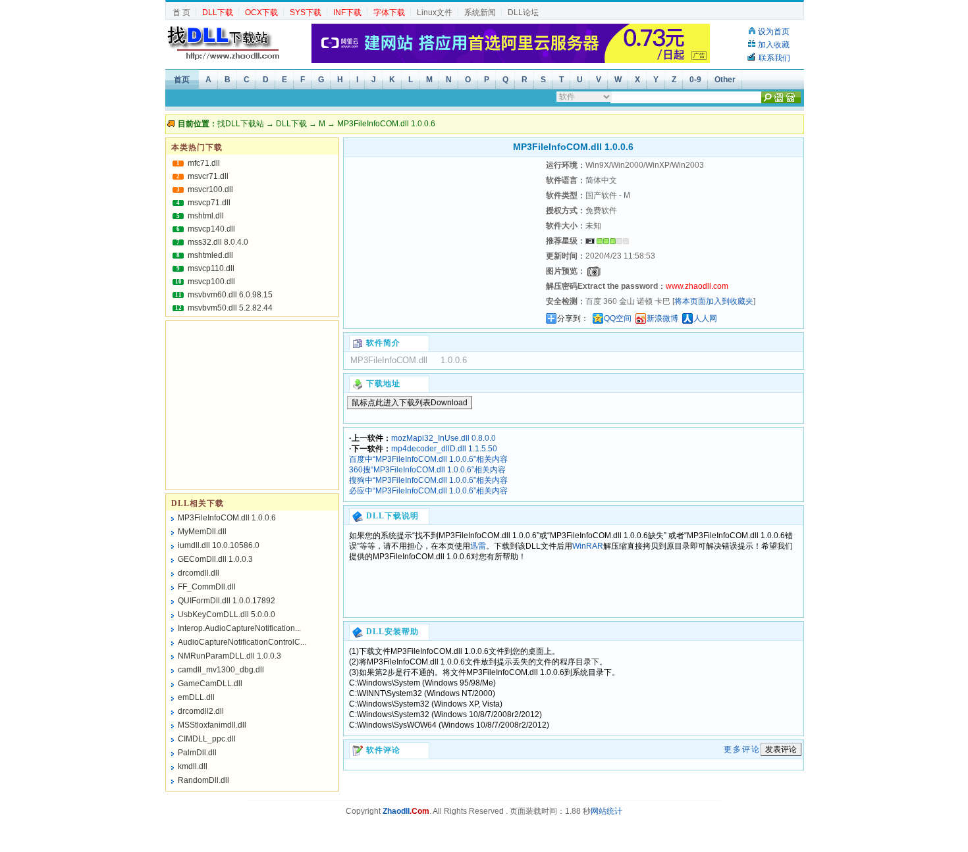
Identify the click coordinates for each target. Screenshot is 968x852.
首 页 (181, 12)
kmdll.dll (192, 766)
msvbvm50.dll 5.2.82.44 (230, 308)
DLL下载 (291, 123)
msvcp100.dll (211, 281)
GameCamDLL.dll (210, 683)
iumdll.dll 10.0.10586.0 (218, 545)
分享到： (573, 318)
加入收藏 (774, 44)
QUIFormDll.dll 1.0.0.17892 (226, 600)
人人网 (705, 318)
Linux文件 (434, 12)
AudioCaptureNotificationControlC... (242, 642)
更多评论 (742, 749)
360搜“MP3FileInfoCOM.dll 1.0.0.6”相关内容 (427, 469)
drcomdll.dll (198, 573)
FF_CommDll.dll (207, 586)
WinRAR (587, 546)
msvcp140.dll (211, 229)
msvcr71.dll (208, 176)
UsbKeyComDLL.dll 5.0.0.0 (226, 614)
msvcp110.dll (211, 268)
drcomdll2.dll (201, 711)
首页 (182, 79)
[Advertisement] (443, 240)
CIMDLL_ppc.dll (207, 738)
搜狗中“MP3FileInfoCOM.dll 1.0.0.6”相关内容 (428, 480)
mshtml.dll (206, 215)
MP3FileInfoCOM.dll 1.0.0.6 (227, 517)
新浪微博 (662, 318)
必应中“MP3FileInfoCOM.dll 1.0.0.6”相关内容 (428, 490)
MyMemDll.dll (202, 531)
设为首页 (774, 31)
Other (725, 79)
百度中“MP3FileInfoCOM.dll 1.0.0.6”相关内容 (428, 459)
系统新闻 (480, 12)
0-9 (695, 79)
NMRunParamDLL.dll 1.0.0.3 (229, 656)
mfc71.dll (204, 163)
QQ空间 (618, 318)
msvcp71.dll (209, 202)
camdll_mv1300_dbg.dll (221, 669)
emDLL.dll (196, 697)
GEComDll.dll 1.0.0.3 (215, 559)
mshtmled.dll (210, 255)
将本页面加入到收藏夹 (713, 301)
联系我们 (774, 58)
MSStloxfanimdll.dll (212, 725)
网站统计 (606, 811)
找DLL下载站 (240, 123)
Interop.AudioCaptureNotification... (239, 628)
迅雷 (478, 546)
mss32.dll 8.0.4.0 (218, 242)
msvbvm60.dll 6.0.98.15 (230, 294)
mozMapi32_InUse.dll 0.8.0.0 (443, 438)
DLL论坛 (523, 12)
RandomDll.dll (203, 780)
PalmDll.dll (197, 752)
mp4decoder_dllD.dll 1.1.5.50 (444, 448)
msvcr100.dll (210, 189)
